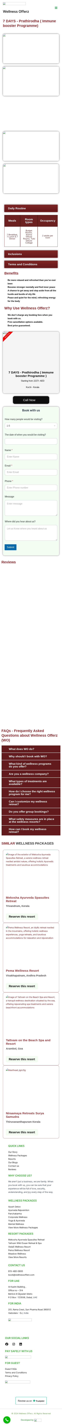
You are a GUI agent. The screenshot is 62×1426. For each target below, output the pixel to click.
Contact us (13, 1166)
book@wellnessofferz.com (21, 1275)
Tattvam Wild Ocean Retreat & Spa (25, 1243)
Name (8, 450)
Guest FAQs (11, 1369)
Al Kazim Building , (17, 1287)
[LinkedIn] (20, 1345)
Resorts (12, 1159)
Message (9, 496)
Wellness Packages (17, 1155)
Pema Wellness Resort (19, 1250)
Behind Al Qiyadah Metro (20, 1294)
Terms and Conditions (16, 1372)
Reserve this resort (22, 916)
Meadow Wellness (17, 1253)
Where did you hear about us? (20, 521)
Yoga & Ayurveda (16, 1220)
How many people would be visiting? (23, 419)
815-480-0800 (15, 1271)
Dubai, (29, 1297)
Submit (10, 547)
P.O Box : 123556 (16, 1297)
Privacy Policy (11, 1376)
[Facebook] (7, 1345)
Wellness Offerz (16, 11)
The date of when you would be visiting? (25, 434)
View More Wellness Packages (23, 1227)
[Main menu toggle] (56, 8)
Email (8, 465)
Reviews (12, 1169)
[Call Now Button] (7, 1420)
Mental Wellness (16, 1224)
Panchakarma (15, 1213)
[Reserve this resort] (31, 872)
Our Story (12, 1152)
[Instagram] (13, 1345)
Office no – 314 (15, 1290)
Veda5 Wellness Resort (19, 1246)
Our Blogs (13, 1162)
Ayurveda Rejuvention (18, 1210)
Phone (9, 481)
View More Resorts (17, 1257)
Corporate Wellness (17, 1217)
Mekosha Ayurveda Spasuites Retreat (26, 1239)
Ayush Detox (14, 1206)
